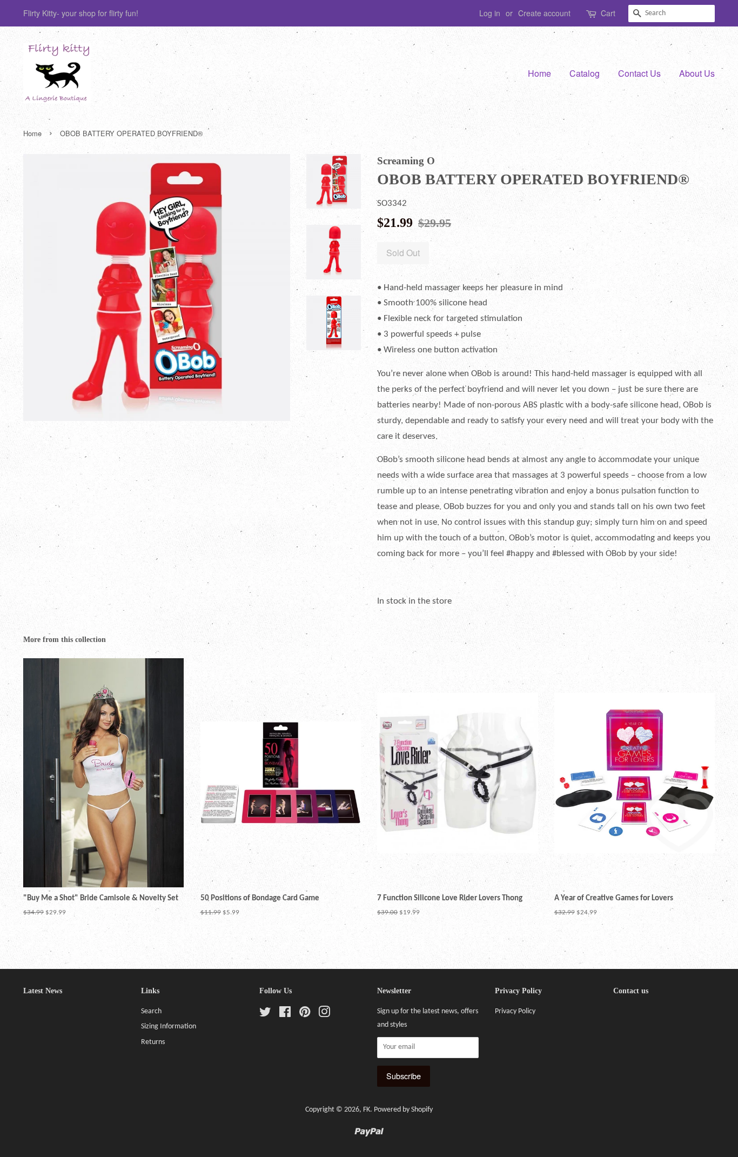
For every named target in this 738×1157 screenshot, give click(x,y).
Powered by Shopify (403, 1110)
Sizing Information (168, 1026)
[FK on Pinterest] (305, 1015)
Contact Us (639, 73)
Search (151, 1011)
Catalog (584, 73)
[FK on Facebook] (285, 1015)
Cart (608, 13)
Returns (153, 1042)
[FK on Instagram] (324, 1015)
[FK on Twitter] (265, 1015)
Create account (544, 13)
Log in (489, 13)
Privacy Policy (515, 1011)
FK (366, 1110)
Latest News (42, 991)
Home (539, 73)
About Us (697, 73)
